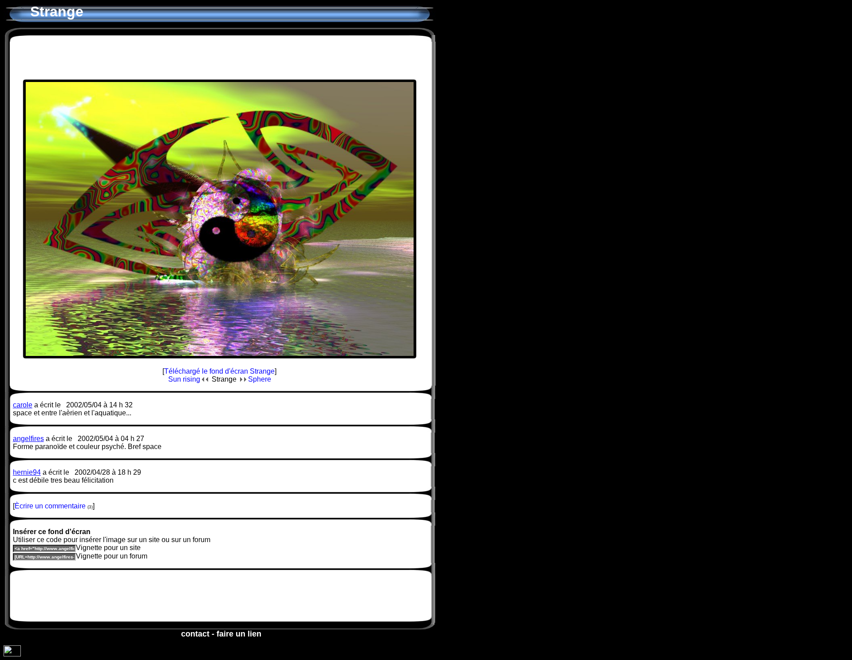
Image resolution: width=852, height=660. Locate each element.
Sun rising (185, 379)
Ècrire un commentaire (50, 506)
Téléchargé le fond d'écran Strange (219, 371)
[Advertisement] (219, 57)
